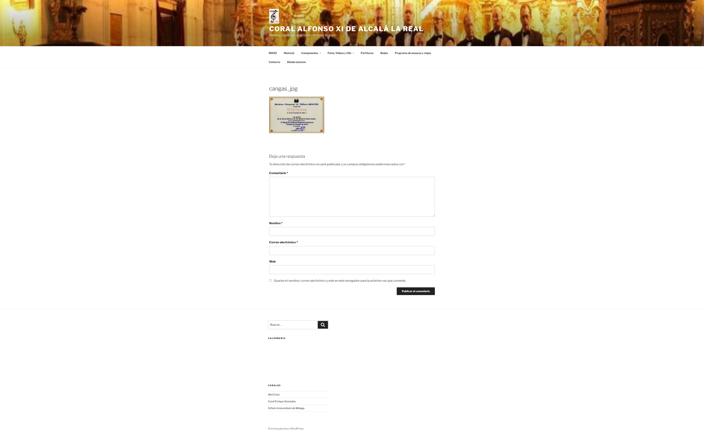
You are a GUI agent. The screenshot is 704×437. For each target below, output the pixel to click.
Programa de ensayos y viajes (413, 53)
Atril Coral (273, 394)
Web (272, 261)
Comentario (278, 173)
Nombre (276, 223)
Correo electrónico (283, 242)
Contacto (274, 62)
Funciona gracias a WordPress (286, 428)
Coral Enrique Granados (282, 401)
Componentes (309, 53)
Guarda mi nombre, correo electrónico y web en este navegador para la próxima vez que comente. (340, 280)
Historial (289, 53)
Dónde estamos (296, 62)
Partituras (367, 53)
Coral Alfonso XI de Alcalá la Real (346, 29)
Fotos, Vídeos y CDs (339, 53)
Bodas (384, 53)
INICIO (273, 53)
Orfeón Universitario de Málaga (286, 408)
